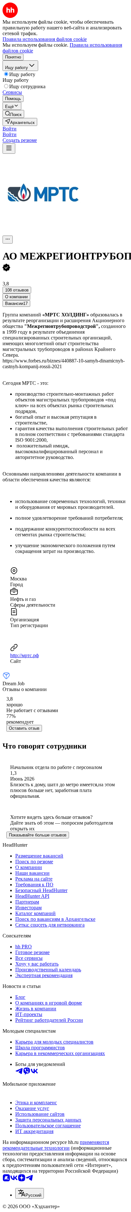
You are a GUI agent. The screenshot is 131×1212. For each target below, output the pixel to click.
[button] (10, 128)
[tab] (16, 296)
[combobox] (29, 1193)
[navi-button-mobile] (9, 148)
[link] (13, 114)
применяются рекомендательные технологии (56, 1145)
